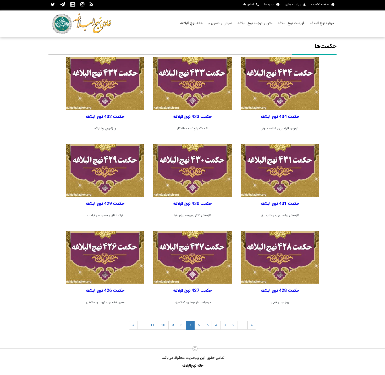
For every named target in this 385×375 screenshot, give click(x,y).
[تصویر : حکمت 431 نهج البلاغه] (280, 170)
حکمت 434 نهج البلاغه (280, 116)
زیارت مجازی (293, 4)
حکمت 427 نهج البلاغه (192, 290)
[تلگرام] (62, 5)
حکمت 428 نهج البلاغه (280, 290)
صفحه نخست (320, 4)
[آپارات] (72, 5)
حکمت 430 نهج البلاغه (192, 203)
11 (152, 325)
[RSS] (91, 5)
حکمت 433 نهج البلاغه (192, 116)
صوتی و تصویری (220, 23)
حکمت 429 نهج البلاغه (105, 203)
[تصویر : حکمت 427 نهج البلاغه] (192, 257)
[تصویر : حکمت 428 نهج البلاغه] (280, 257)
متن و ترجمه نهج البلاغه (255, 23)
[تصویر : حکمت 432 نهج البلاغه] (105, 83)
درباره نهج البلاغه (322, 23)
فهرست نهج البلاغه (291, 23)
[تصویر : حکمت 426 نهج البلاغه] (105, 257)
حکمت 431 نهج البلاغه (280, 203)
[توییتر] (53, 5)
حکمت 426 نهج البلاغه (105, 290)
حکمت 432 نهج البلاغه (105, 116)
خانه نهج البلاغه (191, 23)
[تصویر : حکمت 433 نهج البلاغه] (192, 83)
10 (163, 325)
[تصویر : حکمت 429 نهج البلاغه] (105, 170)
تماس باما (248, 4)
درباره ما (269, 4)
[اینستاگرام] (82, 5)
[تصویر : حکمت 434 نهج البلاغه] (280, 83)
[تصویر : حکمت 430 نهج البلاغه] (192, 170)
